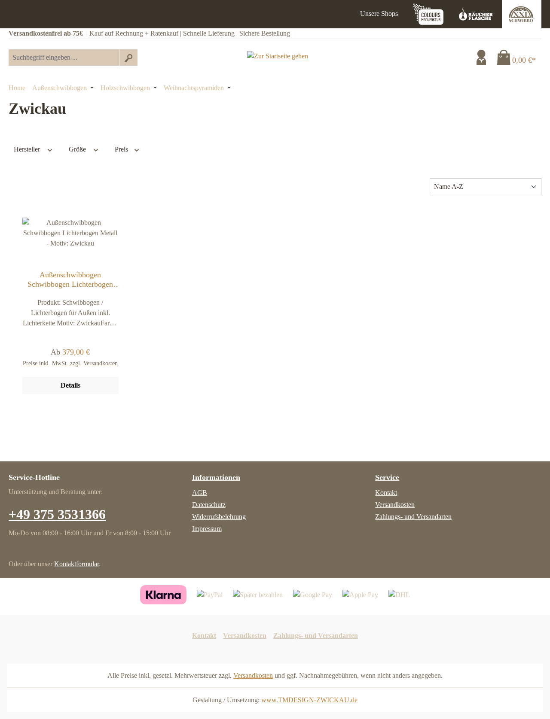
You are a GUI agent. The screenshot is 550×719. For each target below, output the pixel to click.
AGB (199, 492)
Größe (78, 149)
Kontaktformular (76, 563)
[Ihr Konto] (481, 57)
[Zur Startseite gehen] (278, 55)
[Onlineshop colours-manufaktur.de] (428, 14)
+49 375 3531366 (57, 514)
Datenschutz (209, 504)
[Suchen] (128, 57)
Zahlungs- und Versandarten (413, 516)
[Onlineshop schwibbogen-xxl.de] (521, 14)
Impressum (207, 528)
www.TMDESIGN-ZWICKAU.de (309, 700)
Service (387, 477)
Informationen (216, 477)
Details (70, 385)
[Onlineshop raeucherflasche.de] (476, 14)
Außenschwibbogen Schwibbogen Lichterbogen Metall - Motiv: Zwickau (70, 279)
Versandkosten (395, 504)
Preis (122, 149)
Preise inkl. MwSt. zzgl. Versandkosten (70, 363)
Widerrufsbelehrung (219, 516)
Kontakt (386, 492)
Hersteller (28, 149)
